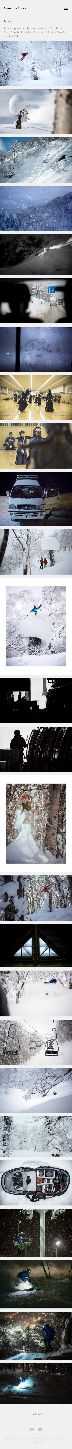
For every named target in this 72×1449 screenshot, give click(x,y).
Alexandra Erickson (16, 8)
